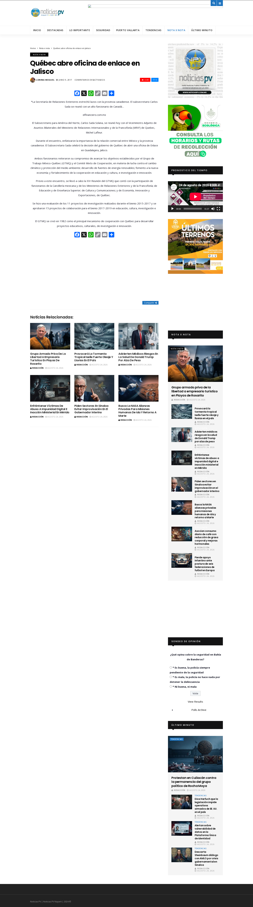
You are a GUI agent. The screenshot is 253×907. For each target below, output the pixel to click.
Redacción (38, 368)
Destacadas (55, 30)
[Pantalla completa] (218, 208)
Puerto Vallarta (127, 30)
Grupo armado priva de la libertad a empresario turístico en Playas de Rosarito (48, 359)
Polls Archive (198, 710)
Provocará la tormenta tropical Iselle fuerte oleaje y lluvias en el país (93, 357)
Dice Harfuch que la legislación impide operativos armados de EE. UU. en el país (206, 805)
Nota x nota (176, 30)
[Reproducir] (172, 208)
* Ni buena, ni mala (185, 686)
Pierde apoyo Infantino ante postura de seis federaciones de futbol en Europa (204, 564)
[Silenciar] (213, 208)
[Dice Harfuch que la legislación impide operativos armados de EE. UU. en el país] (181, 802)
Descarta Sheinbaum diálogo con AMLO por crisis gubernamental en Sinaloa (206, 858)
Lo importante (79, 30)
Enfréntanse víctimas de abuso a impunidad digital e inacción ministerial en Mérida (49, 409)
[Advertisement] (94, 269)
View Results (195, 701)
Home (33, 48)
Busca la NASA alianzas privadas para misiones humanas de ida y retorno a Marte (137, 411)
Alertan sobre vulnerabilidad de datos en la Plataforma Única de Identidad (205, 832)
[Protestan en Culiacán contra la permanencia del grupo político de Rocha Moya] (195, 754)
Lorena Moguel (45, 80)
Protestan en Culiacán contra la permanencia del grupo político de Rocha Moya (193, 782)
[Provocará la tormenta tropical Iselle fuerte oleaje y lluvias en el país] (94, 336)
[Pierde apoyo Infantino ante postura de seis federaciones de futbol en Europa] (181, 560)
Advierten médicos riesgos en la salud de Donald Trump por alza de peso (138, 357)
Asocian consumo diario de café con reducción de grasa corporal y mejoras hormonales (206, 537)
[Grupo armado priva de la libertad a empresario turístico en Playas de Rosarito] (50, 336)
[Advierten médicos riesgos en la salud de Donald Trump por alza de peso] (138, 336)
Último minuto (201, 30)
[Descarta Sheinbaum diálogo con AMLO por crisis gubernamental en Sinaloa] (181, 855)
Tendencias (153, 30)
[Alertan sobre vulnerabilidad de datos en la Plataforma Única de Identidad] (181, 828)
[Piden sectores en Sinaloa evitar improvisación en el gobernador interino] (94, 388)
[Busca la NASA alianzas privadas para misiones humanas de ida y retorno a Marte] (138, 388)
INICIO (37, 30)
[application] (195, 196)
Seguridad (103, 30)
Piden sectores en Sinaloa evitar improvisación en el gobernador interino (91, 409)
